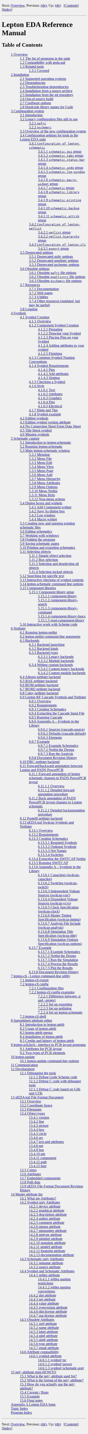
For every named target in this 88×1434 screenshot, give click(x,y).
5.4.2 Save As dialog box (47, 511)
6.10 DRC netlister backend (40, 762)
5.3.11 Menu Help (42, 495)
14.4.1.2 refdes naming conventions (54, 1289)
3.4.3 (57, 244)
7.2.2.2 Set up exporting (55, 1004)
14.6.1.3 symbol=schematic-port (61, 1368)
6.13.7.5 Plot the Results (55, 968)
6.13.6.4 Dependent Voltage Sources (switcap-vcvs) (58, 901)
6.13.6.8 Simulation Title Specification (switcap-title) (57, 934)
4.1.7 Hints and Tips (43, 410)
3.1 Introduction (31, 115)
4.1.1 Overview (40, 321)
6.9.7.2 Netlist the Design (56, 750)
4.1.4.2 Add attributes (53, 374)
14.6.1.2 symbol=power (55, 1364)
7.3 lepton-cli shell (33, 1016)
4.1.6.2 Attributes (50, 394)
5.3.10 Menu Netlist (43, 491)
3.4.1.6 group (58, 182)
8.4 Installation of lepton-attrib (41, 1037)
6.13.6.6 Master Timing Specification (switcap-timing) (59, 917)
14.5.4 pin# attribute (43, 1336)
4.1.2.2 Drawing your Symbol (59, 333)
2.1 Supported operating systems (43, 79)
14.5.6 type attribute (43, 1344)
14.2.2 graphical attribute (46, 1210)
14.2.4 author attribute (44, 1218)
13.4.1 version (39, 1117)
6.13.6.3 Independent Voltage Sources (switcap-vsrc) (59, 893)
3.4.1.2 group (60, 155)
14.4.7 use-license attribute (48, 1315)
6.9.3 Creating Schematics (47, 709)
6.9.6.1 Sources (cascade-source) (61, 729)
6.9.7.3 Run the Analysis (55, 754)
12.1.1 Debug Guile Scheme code (53, 1077)
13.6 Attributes (30, 1174)
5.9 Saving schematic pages (39, 543)
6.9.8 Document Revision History (53, 758)
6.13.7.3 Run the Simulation (58, 960)
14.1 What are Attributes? (38, 1198)
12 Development (23, 1069)
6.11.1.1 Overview (51, 786)
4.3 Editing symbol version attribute (45, 422)
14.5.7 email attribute (44, 1348)
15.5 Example (30, 1396)
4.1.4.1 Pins (46, 370)
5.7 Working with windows (39, 535)
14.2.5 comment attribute (46, 1222)
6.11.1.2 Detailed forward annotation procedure (56, 792)
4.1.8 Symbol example (45, 414)
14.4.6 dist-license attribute (48, 1311)
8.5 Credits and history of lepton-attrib (47, 1041)
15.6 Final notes (31, 1400)
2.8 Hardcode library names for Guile (46, 107)
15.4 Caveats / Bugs (34, 1392)
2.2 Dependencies (32, 83)
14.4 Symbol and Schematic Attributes (47, 1271)
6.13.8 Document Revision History (54, 972)
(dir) (44, 5)
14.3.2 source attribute (44, 1267)
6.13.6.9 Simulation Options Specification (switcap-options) (60, 942)
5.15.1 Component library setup (51, 592)
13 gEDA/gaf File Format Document (37, 1097)
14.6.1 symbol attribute (45, 1356)
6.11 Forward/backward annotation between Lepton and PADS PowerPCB (51, 768)
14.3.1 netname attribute (46, 1263)
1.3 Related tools (32, 66)
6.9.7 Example (39, 741)
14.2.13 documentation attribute (51, 1255)
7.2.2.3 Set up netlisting (55, 1008)
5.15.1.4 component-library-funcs (62, 616)
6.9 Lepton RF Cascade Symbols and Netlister (53, 697)
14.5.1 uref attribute (43, 1324)
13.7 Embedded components (40, 1178)
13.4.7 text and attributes (46, 1142)
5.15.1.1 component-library (57, 596)
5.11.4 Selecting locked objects (51, 572)
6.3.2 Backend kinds (43, 649)
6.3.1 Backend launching (47, 644)
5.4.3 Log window (42, 515)
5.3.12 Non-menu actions (47, 499)
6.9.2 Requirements (43, 705)
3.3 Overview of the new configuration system (53, 131)
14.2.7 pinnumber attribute (48, 1231)
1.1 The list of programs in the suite (45, 58)
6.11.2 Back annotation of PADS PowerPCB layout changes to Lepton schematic (55, 802)
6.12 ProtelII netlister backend (41, 818)
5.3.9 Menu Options (43, 487)
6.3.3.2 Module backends (56, 661)
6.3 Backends (29, 640)
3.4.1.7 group (56, 188)
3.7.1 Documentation (44, 289)
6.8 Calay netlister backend (39, 693)
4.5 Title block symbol (36, 430)
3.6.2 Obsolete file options (57, 277)
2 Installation (20, 75)
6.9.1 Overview (40, 701)
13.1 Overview (30, 1101)
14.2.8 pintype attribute (45, 1235)
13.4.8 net (36, 1146)
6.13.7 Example (40, 948)
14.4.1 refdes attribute (44, 1275)
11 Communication (24, 1065)
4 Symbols (18, 313)
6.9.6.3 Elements (50, 737)
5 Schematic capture (25, 438)
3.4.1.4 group (60, 168)
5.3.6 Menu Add (40, 475)
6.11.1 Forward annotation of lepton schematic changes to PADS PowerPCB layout (57, 778)
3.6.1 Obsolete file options (52, 273)
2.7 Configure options (35, 103)
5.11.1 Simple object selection (50, 556)
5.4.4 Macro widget (43, 519)
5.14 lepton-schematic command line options (51, 584)
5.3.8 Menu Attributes (44, 483)
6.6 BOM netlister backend (39, 685)
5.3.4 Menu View (41, 467)
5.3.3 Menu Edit (40, 463)
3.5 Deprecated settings (36, 252)
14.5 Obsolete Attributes (37, 1319)
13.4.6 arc (36, 1138)
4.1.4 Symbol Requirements (49, 366)
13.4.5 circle (37, 1134)
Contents (71, 5)
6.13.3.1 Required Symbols (57, 843)
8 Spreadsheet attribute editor (31, 1020)
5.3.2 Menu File (40, 459)
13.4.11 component (42, 1158)
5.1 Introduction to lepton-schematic (45, 442)
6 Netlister (18, 628)
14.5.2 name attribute (44, 1328)
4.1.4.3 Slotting (49, 378)
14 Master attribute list (26, 1194)
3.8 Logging (28, 309)
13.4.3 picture (39, 1125)
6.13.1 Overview (41, 830)
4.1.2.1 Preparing (50, 329)
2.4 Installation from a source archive (46, 91)
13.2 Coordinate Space (36, 1105)
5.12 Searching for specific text (42, 576)
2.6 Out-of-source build (36, 99)
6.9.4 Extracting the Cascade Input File (56, 713)
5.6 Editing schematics (36, 531)
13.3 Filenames (31, 1109)
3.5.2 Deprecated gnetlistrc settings (54, 261)
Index (7, 9)
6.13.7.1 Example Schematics (59, 952)
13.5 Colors (28, 1170)
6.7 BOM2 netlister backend (40, 689)
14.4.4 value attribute (44, 1303)
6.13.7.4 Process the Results (58, 964)
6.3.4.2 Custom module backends (62, 673)
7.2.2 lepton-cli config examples (51, 992)
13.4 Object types (32, 1113)
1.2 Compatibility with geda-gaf (42, 62)
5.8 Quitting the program (37, 539)
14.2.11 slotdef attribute (45, 1247)
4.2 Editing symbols (34, 418)
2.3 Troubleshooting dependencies (44, 87)
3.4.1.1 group (59, 151)
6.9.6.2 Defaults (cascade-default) (62, 733)
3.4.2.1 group (54, 232)
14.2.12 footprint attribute (47, 1251)
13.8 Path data (30, 1182)
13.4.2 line (36, 1121)
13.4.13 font (37, 1166)
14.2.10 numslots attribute (47, 1243)
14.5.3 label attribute (43, 1332)
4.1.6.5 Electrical (50, 406)
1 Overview (19, 54)
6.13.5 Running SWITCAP (48, 863)
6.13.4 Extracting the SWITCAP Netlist (57, 859)
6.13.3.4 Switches (50, 855)
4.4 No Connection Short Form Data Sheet (50, 426)
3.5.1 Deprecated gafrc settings (51, 256)
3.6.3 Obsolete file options (55, 281)
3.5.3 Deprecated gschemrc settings (54, 265)
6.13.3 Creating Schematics (48, 839)
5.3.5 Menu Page (41, 471)
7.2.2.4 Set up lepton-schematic (60, 1012)
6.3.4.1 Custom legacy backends (61, 669)
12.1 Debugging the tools (38, 1073)
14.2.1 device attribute (44, 1206)
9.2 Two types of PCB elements (42, 1053)
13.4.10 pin (37, 1154)
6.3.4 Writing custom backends (51, 665)
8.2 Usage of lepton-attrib (38, 1028)
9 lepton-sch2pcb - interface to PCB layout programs (48, 1045)
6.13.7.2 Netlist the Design (57, 956)
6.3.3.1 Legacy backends (56, 657)
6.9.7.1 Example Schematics (58, 746)
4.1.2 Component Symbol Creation (54, 325)
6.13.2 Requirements (43, 834)
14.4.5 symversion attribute (48, 1307)
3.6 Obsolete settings (34, 269)
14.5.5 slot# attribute (43, 1340)
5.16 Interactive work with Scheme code (48, 624)
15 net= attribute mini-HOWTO (33, 1372)
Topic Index (19, 1408)
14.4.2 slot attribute (42, 1295)
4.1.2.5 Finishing (50, 353)
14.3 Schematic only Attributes (42, 1259)
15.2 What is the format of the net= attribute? (51, 1380)
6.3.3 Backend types (43, 653)
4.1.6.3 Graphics (50, 398)
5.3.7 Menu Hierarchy (44, 479)
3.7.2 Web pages (41, 293)
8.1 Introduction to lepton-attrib (42, 1024)
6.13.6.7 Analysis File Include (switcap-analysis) (59, 925)
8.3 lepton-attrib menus (36, 1033)
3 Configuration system (27, 111)
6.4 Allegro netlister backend (40, 677)
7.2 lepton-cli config (34, 984)
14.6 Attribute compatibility (39, 1352)
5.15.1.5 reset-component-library (61, 620)
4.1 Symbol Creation (34, 317)
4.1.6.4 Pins (46, 402)
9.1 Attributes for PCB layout (41, 1049)
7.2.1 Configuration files (46, 988)
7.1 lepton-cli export (34, 980)
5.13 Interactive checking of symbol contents (51, 580)
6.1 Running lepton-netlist (38, 632)
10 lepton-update (23, 1057)
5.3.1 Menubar (39, 455)
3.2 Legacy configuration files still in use (49, 119)
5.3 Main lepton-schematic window (45, 450)
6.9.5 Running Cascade (45, 717)
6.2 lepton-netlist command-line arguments (50, 636)
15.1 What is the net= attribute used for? (48, 1376)
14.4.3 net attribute (42, 1299)
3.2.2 (40, 127)
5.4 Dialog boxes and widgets (41, 503)
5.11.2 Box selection (43, 560)
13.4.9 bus (36, 1150)
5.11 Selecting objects (35, 552)
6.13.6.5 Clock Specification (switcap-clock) (58, 909)
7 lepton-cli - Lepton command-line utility (40, 976)
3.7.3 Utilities (38, 297)
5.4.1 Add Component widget (50, 507)
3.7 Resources (30, 285)
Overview (18, 5)
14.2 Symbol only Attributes (40, 1202)
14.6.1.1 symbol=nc (52, 1360)
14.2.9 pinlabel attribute (46, 1239)
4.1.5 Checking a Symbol (47, 382)
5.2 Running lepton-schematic (41, 446)
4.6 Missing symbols (34, 434)
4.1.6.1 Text (46, 390)
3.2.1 (37, 123)
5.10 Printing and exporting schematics (47, 547)
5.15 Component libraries (38, 588)
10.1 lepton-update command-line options (49, 1061)
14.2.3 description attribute (48, 1214)
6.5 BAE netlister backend (39, 681)
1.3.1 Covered (39, 71)
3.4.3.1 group (53, 248)
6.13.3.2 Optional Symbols (57, 847)
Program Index (21, 1412)
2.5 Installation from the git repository (46, 95)
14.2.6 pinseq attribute (44, 1227)
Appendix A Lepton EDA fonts (33, 1404)
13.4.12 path (38, 1162)
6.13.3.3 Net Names (52, 851)
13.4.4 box (36, 1130)
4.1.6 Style (36, 386)
